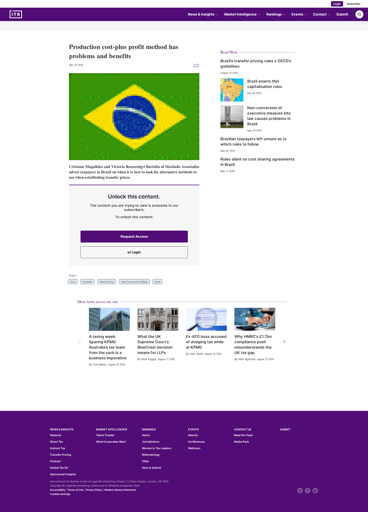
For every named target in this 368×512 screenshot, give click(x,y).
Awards (193, 435)
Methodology (151, 454)
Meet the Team (243, 435)
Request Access (134, 236)
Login (337, 3)
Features (55, 435)
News (73, 281)
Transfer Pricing (106, 281)
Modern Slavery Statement (120, 489)
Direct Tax (56, 441)
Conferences (196, 441)
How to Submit (151, 467)
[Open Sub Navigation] (217, 14)
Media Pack (241, 441)
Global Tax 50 (59, 467)
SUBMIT (285, 429)
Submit (342, 14)
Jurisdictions (150, 441)
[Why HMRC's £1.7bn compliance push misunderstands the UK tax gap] (254, 319)
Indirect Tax (57, 448)
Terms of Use (75, 489)
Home (146, 435)
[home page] (25, 14)
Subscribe (353, 3)
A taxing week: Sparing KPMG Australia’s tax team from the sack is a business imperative (108, 347)
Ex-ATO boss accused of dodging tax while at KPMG (206, 342)
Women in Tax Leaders (156, 448)
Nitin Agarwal (246, 359)
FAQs (145, 461)
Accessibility (57, 489)
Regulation (87, 281)
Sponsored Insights (63, 474)
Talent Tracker (105, 435)
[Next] (284, 342)
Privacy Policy (94, 489)
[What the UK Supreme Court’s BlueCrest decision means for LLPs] (157, 319)
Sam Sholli (196, 353)
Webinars (194, 448)
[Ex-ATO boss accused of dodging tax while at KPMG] (206, 319)
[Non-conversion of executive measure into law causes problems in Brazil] (231, 116)
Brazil (157, 281)
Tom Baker (99, 364)
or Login (134, 252)
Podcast (55, 461)
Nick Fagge (148, 359)
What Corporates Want (111, 441)
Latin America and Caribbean (134, 281)
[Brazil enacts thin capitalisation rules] (231, 90)
